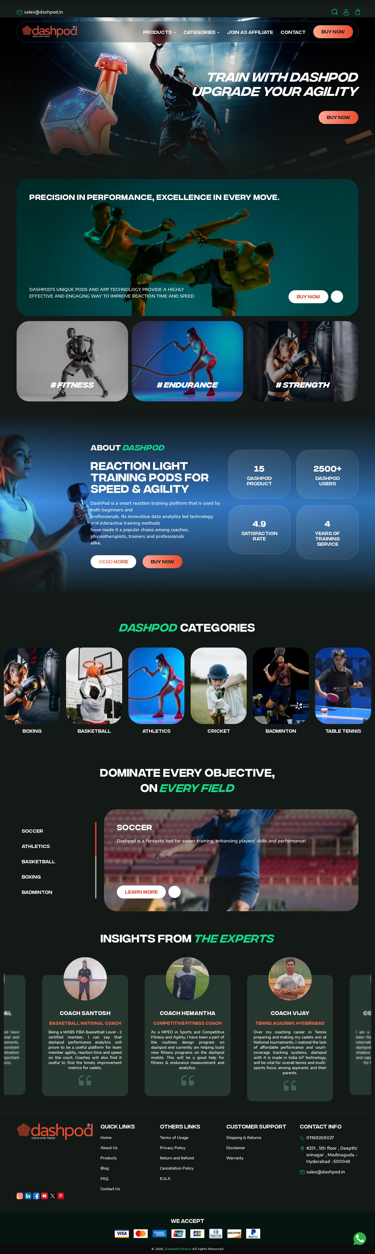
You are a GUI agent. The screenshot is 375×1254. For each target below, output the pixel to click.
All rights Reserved (207, 1248)
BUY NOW (338, 117)
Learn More (141, 891)
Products (157, 31)
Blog (105, 1168)
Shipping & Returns (243, 1137)
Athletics (36, 845)
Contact (293, 31)
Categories (199, 31)
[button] (357, 12)
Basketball (38, 861)
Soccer (32, 830)
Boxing (31, 876)
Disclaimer (235, 1148)
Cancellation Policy (177, 1168)
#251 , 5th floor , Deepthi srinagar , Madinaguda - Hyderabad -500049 (332, 1155)
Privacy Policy (172, 1148)
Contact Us (110, 1189)
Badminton (37, 891)
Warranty (235, 1158)
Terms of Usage (174, 1137)
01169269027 (320, 1137)
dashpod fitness (178, 1248)
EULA (165, 1178)
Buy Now (333, 31)
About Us (109, 1148)
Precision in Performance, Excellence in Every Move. (154, 196)
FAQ (104, 1178)
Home (106, 1137)
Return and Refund (177, 1158)
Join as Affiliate (250, 31)
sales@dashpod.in (43, 12)
